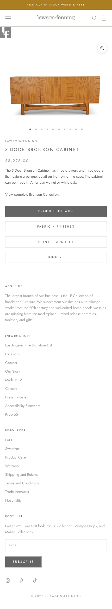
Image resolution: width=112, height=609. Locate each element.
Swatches (12, 448)
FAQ (8, 440)
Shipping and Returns (21, 474)
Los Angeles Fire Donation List (28, 345)
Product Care (15, 457)
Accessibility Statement (22, 405)
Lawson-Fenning (21, 141)
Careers (11, 388)
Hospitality (13, 500)
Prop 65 (11, 414)
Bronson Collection (44, 194)
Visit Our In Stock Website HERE (56, 5)
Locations (12, 354)
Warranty (12, 465)
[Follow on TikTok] (35, 580)
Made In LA (13, 379)
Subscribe (23, 561)
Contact (11, 362)
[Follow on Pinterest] (21, 580)
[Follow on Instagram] (7, 580)
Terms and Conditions (22, 483)
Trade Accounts (17, 491)
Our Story (12, 371)
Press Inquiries (16, 397)
